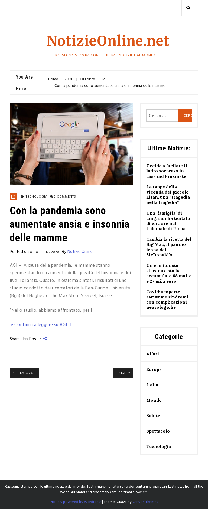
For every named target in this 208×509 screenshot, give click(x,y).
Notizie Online (80, 251)
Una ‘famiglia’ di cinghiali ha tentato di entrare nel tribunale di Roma (168, 221)
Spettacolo (158, 431)
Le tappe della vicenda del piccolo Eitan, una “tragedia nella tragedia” (168, 194)
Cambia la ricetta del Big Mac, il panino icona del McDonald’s (168, 247)
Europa (154, 369)
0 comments (65, 196)
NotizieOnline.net (108, 41)
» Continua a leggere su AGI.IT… (43, 324)
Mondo (154, 400)
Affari (152, 353)
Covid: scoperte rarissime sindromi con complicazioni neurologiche (167, 299)
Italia (152, 384)
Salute (153, 415)
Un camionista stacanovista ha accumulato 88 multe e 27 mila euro (168, 273)
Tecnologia (37, 196)
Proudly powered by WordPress (75, 502)
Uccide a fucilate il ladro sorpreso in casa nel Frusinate (166, 171)
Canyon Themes (145, 502)
